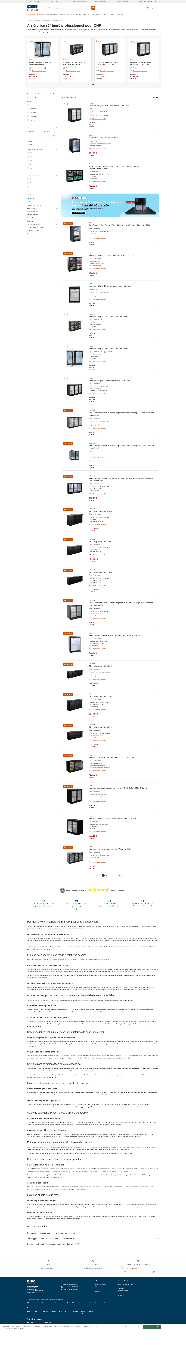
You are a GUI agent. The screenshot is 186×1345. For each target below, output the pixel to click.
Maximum (49, 133)
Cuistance (33, 116)
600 (31, 157)
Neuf (31, 144)
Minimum (34, 133)
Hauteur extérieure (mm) (34, 205)
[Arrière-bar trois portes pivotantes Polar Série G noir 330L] (74, 857)
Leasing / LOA (121, 1295)
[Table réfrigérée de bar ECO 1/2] (74, 705)
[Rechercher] (93, 8)
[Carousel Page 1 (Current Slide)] (92, 84)
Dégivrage (30, 221)
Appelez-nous (93, 1264)
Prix (28, 127)
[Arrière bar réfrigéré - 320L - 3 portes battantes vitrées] (76, 49)
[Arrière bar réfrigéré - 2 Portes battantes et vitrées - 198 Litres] (74, 264)
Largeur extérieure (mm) (34, 149)
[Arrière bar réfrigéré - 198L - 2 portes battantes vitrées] (42, 49)
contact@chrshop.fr (72, 1289)
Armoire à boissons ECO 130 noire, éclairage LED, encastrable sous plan (115, 636)
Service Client (121, 1288)
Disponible (33, 98)
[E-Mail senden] (154, 1272)
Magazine (97, 1291)
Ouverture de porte (33, 230)
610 (31, 164)
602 (31, 160)
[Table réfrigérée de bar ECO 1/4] (74, 735)
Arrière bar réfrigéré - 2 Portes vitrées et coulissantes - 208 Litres (112, 818)
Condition (30, 141)
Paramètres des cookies (132, 1327)
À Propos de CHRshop (100, 1284)
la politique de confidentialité (131, 1268)
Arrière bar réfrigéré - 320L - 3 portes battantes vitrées (74, 64)
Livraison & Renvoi (122, 1293)
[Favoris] (153, 8)
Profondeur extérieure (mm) (35, 202)
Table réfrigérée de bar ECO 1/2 (100, 696)
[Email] (48, 1261)
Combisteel (33, 108)
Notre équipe (98, 1286)
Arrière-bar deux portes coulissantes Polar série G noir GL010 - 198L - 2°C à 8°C (118, 788)
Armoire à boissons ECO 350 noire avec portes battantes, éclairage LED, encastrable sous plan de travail (122, 414)
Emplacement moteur (33, 224)
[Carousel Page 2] (93, 84)
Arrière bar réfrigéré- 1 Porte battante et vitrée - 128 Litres (110, 286)
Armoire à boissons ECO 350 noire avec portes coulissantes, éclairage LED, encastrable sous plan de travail (121, 480)
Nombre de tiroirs (32, 214)
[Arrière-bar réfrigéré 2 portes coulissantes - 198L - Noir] (143, 49)
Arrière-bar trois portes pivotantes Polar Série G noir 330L (110, 849)
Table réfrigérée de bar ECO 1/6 (100, 666)
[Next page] (119, 875)
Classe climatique (32, 218)
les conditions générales (134, 1267)
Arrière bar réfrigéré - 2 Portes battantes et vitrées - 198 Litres (111, 256)
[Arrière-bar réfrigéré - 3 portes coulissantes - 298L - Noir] (110, 49)
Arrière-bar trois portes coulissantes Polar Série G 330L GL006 (111, 758)
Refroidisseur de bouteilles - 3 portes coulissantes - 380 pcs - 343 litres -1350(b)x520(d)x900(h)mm (114, 167)
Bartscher (33, 105)
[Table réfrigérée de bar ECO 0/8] (74, 580)
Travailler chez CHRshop (101, 1289)
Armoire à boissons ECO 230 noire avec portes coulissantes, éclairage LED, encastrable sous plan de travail (121, 604)
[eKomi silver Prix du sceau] (62, 890)
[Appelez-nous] (93, 1261)
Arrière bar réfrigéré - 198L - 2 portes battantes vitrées (40, 64)
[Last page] (122, 875)
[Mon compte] (148, 8)
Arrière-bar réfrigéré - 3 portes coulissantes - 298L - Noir (107, 64)
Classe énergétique (33, 175)
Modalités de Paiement (123, 1290)
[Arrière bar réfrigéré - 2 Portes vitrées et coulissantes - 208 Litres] (74, 827)
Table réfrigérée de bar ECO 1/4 (100, 727)
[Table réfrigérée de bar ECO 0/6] (74, 550)
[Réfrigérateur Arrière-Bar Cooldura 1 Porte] (74, 145)
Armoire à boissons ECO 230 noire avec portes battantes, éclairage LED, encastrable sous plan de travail (122, 447)
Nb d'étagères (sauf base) (35, 227)
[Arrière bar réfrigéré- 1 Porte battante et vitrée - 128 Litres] (74, 294)
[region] (93, 1334)
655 (31, 168)
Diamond (33, 120)
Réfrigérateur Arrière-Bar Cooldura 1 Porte (104, 138)
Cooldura (33, 112)
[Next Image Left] (64, 115)
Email (48, 1264)
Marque (29, 101)
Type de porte (31, 234)
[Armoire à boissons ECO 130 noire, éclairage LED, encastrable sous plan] (74, 644)
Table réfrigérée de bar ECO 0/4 (100, 511)
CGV (40, 1218)
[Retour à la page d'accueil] (32, 8)
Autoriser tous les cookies (152, 1327)
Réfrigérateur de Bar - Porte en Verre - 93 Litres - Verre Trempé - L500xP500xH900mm (120, 225)
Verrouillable (31, 237)
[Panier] (157, 8)
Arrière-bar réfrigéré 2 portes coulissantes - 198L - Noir (140, 64)
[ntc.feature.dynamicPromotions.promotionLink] (110, 205)
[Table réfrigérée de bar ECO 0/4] (74, 520)
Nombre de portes (32, 211)
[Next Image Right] (84, 115)
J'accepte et (131, 1267)
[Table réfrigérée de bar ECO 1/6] (74, 674)
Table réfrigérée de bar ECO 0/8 (100, 572)
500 (31, 153)
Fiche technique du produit (39, 71)
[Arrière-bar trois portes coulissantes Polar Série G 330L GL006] (74, 766)
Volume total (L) (32, 208)
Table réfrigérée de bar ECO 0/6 (100, 542)
